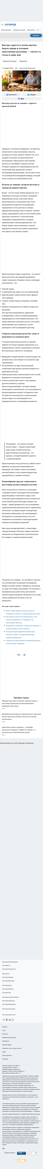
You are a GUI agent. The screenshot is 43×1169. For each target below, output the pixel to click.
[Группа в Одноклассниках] (6, 1020)
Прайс (4, 1052)
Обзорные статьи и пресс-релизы (11, 1048)
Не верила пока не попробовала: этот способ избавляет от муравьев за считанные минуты (21, 620)
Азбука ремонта (6, 30)
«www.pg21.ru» (16, 1065)
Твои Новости (6, 965)
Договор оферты (7, 1044)
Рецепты (23, 61)
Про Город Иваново (7, 977)
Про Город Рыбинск (7, 989)
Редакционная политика (9, 1037)
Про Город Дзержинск (8, 1000)
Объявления (5, 1041)
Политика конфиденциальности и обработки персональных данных (21, 1114)
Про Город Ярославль (8, 981)
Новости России (9, 61)
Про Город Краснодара (8, 1009)
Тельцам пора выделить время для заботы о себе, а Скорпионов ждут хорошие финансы (20, 634)
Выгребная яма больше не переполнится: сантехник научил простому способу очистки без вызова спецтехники (21, 717)
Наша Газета (5, 973)
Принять (36, 35)
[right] (41, 30)
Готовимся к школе (19, 30)
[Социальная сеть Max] (21, 98)
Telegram (4, 1027)
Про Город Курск (7, 985)
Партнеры (5, 1059)
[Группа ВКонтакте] (11, 94)
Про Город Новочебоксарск (10, 962)
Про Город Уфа (6, 992)
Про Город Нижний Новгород (10, 997)
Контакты (5, 1034)
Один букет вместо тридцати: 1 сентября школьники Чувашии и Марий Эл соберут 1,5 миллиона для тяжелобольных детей (19, 731)
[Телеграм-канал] (31, 94)
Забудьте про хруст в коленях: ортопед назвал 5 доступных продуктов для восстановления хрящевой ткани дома (20, 704)
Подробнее (37, 1111)
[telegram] (25, 654)
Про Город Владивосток (9, 1004)
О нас (3, 1030)
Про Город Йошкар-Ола (9, 969)
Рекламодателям (7, 1055)
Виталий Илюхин (27, 68)
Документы (30, 30)
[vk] (18, 654)
